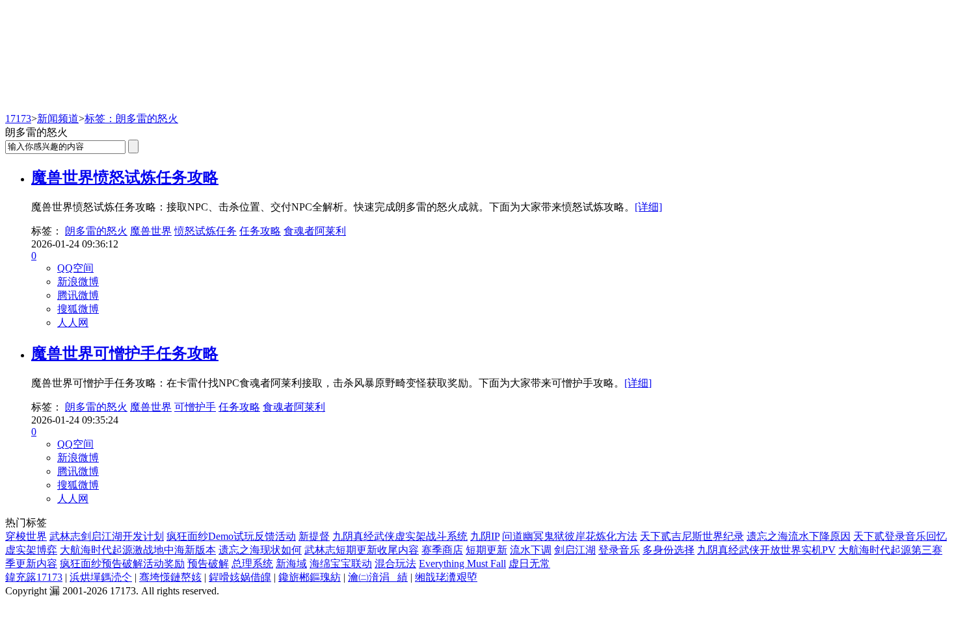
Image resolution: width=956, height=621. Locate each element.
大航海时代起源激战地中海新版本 (138, 549)
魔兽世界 (151, 230)
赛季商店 (442, 549)
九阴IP (484, 536)
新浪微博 (78, 281)
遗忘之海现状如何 (260, 549)
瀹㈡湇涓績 (378, 577)
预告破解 (208, 563)
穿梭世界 (26, 536)
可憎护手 (195, 406)
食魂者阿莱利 (315, 230)
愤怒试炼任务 (205, 230)
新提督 (314, 536)
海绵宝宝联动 (341, 563)
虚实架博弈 (31, 549)
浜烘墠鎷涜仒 (101, 577)
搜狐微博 (78, 308)
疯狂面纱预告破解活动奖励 (122, 563)
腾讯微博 (78, 295)
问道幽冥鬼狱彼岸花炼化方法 (569, 536)
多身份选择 (669, 549)
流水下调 (530, 549)
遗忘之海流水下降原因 (799, 536)
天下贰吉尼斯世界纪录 (692, 536)
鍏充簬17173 (33, 577)
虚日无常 (529, 563)
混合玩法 (395, 563)
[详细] (648, 206)
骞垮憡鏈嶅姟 (170, 577)
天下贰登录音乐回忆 (900, 536)
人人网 (72, 322)
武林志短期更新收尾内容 (361, 549)
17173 (18, 118)
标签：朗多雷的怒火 (131, 118)
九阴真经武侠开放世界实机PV (766, 549)
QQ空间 (75, 267)
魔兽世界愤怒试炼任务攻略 (125, 177)
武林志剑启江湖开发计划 (106, 536)
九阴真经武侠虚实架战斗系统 (400, 536)
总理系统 (252, 563)
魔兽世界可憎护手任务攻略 (125, 353)
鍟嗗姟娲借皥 (240, 577)
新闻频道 (58, 118)
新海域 (291, 563)
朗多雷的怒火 (96, 230)
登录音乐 (619, 549)
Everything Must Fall (462, 563)
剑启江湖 (575, 549)
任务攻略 (260, 230)
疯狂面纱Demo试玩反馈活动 (231, 536)
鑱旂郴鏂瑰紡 (309, 577)
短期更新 (486, 549)
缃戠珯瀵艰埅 (446, 577)
